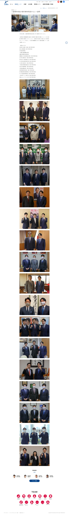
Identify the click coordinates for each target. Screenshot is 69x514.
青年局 (34, 498)
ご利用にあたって (21, 512)
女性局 (29, 498)
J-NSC (42, 504)
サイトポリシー (6, 512)
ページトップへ (67, 42)
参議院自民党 (48, 503)
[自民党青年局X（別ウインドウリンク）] (61, 2)
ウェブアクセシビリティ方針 (14, 512)
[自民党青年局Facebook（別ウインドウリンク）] (64, 2)
